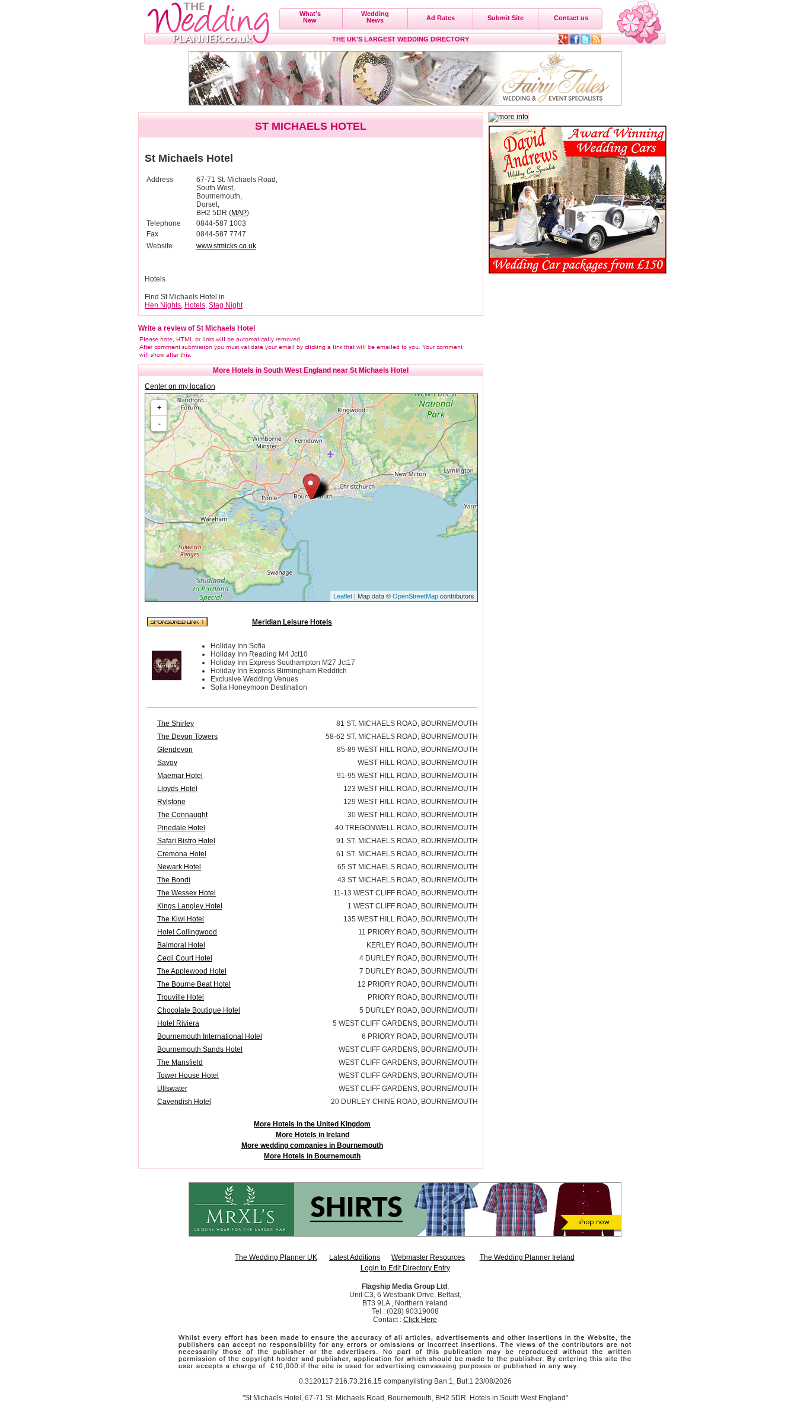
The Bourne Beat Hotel (194, 984)
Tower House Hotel (188, 1075)
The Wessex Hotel (186, 893)
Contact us (571, 17)
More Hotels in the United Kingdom (312, 1124)
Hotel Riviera (178, 1023)
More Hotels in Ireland (312, 1135)
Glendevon (175, 749)
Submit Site (505, 17)
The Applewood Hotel (192, 971)
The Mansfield (180, 1062)
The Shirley (175, 723)
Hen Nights (163, 305)
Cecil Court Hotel (184, 958)
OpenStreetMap (415, 596)
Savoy (167, 762)
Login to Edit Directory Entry (405, 1268)
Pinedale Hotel (181, 828)
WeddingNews (375, 17)
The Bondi (173, 880)
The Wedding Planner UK (276, 1257)
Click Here (420, 1319)
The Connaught (182, 815)
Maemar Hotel (180, 776)
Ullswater (172, 1088)
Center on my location (180, 386)
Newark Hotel (179, 867)
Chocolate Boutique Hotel (198, 1010)
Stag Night (226, 305)
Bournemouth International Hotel (209, 1036)
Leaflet (342, 596)
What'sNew (310, 17)
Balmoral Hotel (181, 945)
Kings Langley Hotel (189, 906)
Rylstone (171, 802)
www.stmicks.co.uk (226, 246)
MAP (239, 213)
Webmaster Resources (428, 1257)
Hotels (194, 305)
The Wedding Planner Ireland (527, 1257)
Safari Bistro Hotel (186, 841)
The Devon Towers (187, 736)
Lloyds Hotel (177, 789)
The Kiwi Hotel (180, 919)
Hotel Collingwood (187, 932)
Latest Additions (354, 1257)
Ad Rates (440, 17)
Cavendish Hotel (184, 1101)
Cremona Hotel (181, 854)
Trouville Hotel (180, 997)
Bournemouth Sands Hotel (200, 1049)
